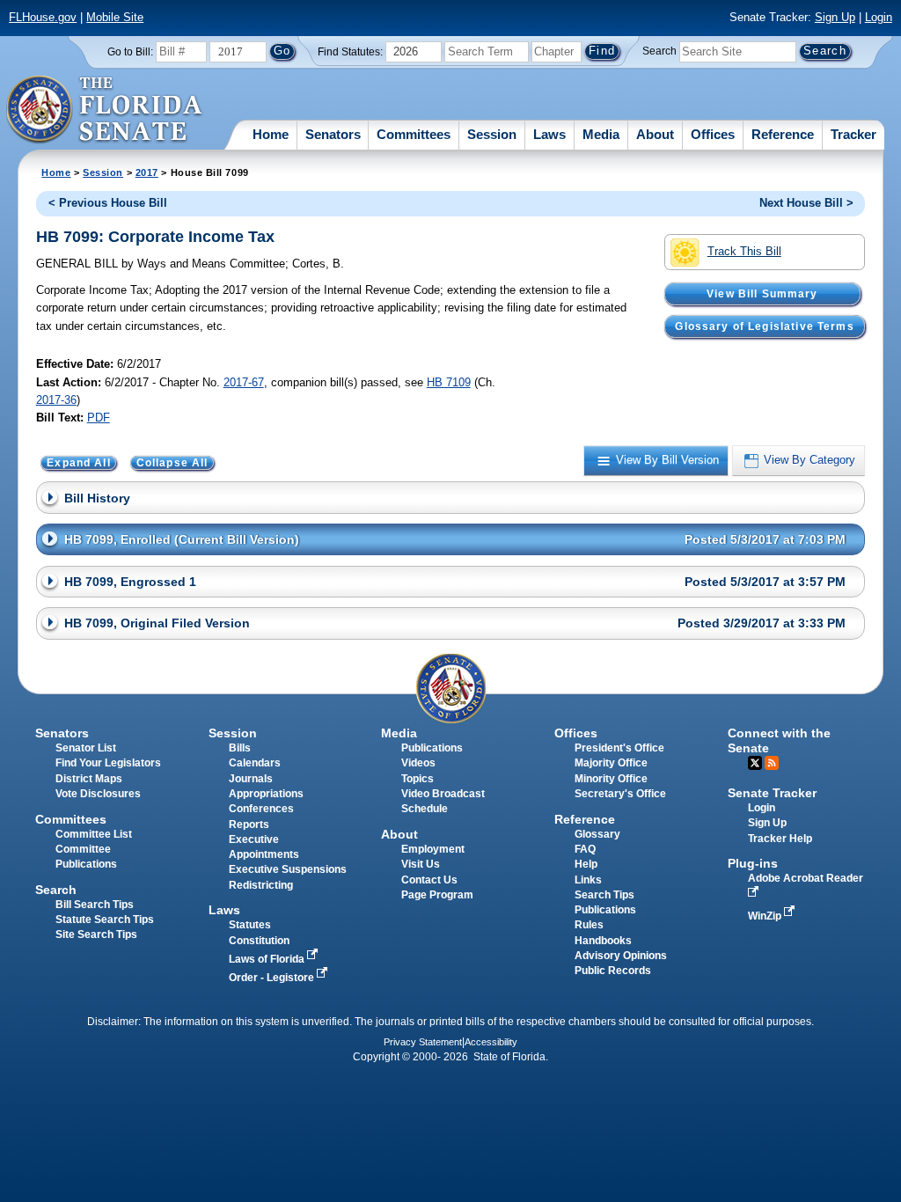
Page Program (437, 895)
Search (659, 51)
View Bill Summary (762, 294)
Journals (251, 778)
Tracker (853, 134)
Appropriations (266, 793)
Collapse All (172, 463)
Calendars (255, 763)
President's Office (619, 748)
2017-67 (243, 382)
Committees (413, 134)
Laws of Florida (268, 959)
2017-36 (56, 400)
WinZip (766, 916)
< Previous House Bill (107, 202)
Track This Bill (744, 251)
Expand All (79, 463)
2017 (147, 172)
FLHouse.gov (43, 17)
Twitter (755, 763)
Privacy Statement (423, 1042)
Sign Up (835, 17)
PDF (98, 417)
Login (878, 17)
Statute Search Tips (104, 919)
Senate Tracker (772, 793)
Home (271, 134)
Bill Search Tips (94, 904)
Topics (417, 778)
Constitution (259, 940)
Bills (240, 748)
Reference (782, 134)
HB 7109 (449, 382)
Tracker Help (780, 838)
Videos (418, 763)
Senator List (85, 748)
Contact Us (429, 880)
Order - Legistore (273, 977)
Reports (249, 824)
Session (491, 134)
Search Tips (604, 895)
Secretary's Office (620, 793)
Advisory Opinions (621, 955)
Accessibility (491, 1042)
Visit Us (420, 864)
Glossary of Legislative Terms (764, 326)
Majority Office (611, 763)
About (655, 134)
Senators (333, 134)
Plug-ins (753, 863)
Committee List (93, 834)
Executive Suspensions (288, 869)
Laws (549, 134)
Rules (589, 925)
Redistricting (261, 885)
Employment (433, 849)
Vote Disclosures (98, 793)
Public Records (613, 970)
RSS (772, 763)
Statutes (250, 925)
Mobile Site (114, 17)
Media (600, 134)
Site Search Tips (96, 934)
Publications (432, 748)
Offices (713, 134)
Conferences (261, 808)
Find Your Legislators (108, 763)
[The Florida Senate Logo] (105, 110)
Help (586, 864)
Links (588, 880)
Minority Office (611, 778)
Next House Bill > (806, 202)
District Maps (88, 778)
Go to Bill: (130, 52)
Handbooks (603, 940)
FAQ (585, 849)
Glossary (597, 834)
